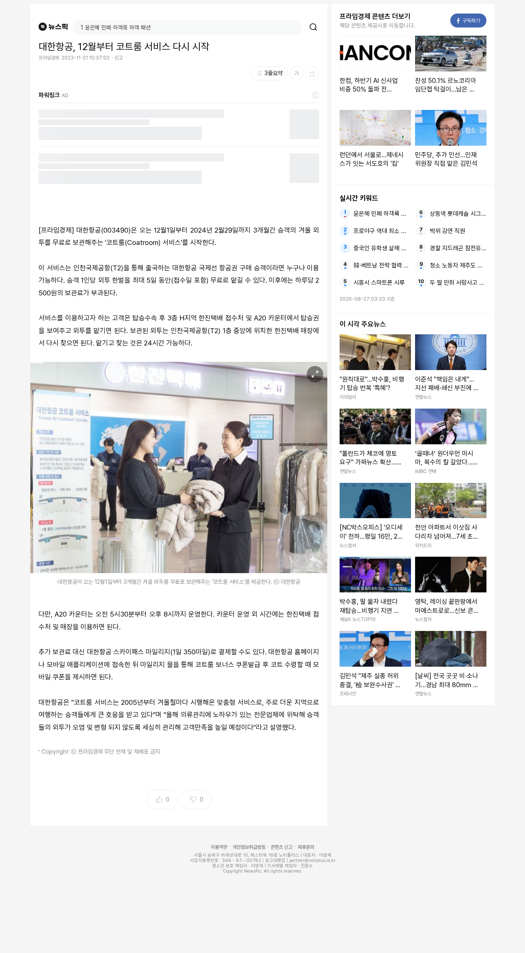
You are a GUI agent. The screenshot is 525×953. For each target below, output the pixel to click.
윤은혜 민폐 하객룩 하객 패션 (382, 213)
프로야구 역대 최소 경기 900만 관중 (382, 231)
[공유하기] (312, 73)
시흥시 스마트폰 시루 (379, 282)
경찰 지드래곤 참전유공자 (458, 248)
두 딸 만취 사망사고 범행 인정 (458, 282)
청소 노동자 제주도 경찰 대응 (458, 265)
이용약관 (219, 847)
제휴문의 (306, 847)
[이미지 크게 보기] (315, 374)
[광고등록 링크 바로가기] (316, 95)
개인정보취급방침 (249, 847)
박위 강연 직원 (447, 231)
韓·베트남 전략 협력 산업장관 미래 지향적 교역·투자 (382, 265)
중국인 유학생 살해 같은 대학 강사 (382, 248)
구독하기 (468, 21)
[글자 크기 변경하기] (297, 73)
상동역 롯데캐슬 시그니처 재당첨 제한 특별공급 (458, 213)
